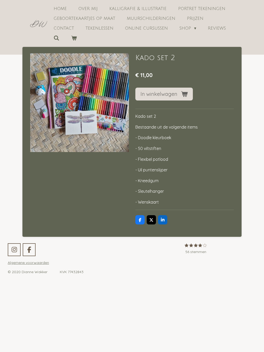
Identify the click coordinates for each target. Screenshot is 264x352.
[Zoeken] (56, 38)
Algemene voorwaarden (28, 262)
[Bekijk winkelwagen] (74, 38)
